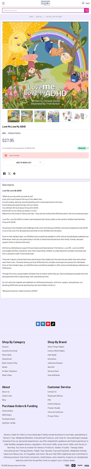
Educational (7, 359)
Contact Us (52, 391)
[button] (23, 162)
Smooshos (52, 359)
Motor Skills (6, 355)
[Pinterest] (14, 173)
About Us (5, 391)
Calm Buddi (52, 355)
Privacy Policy (53, 416)
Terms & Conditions (55, 412)
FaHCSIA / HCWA (8, 423)
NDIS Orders (7, 415)
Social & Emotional (9, 351)
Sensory (5, 346)
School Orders (7, 411)
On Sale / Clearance (9, 371)
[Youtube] (48, 324)
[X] (9, 173)
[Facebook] (4, 173)
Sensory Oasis (53, 371)
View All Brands (54, 375)
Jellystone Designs (55, 363)
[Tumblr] (53, 324)
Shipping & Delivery (55, 396)
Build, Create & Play (9, 363)
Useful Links (7, 396)
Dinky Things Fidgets (56, 346)
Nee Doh (51, 367)
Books (4, 367)
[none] (45, 65)
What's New (7, 375)
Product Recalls (54, 408)
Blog (4, 400)
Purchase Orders (8, 419)
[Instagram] (43, 324)
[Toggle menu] (3, 3)
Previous (4, 116)
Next (86, 116)
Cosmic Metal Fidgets (56, 351)
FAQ (49, 400)
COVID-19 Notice (54, 404)
